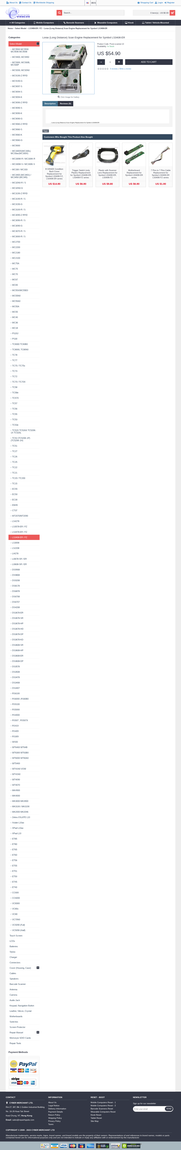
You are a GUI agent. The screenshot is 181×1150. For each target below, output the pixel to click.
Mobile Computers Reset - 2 (103, 1105)
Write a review (125, 69)
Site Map (95, 1121)
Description (50, 103)
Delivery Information (57, 1109)
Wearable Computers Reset (103, 1112)
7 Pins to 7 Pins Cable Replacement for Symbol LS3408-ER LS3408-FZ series (161, 174)
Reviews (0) (65, 103)
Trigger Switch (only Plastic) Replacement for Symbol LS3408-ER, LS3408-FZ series (80, 174)
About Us (52, 1102)
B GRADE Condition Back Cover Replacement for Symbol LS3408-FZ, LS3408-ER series (54, 174)
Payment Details (55, 1112)
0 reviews (114, 69)
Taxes (50, 1124)
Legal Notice (53, 1105)
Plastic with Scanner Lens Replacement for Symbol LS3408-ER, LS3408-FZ (107, 174)
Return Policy (54, 1115)
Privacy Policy (54, 1121)
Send (168, 1109)
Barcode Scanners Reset (102, 1109)
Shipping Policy (55, 1118)
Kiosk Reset (96, 1115)
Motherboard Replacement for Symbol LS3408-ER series (134, 174)
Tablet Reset (96, 1118)
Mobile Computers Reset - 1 (103, 1102)
